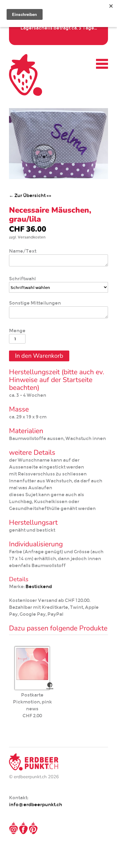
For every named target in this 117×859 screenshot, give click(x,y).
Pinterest (33, 828)
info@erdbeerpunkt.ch (35, 804)
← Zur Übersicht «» (30, 195)
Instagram (13, 828)
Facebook (23, 828)
